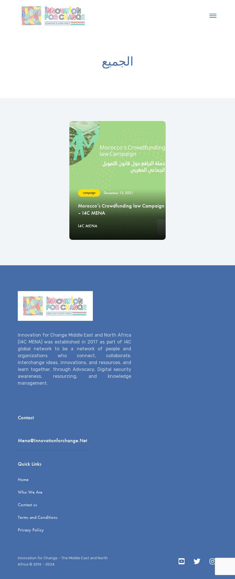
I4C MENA (87, 225)
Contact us (27, 504)
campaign (89, 193)
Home (23, 479)
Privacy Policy (31, 530)
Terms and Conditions (38, 517)
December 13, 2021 (118, 193)
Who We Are (30, 492)
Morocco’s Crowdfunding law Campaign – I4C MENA (121, 209)
